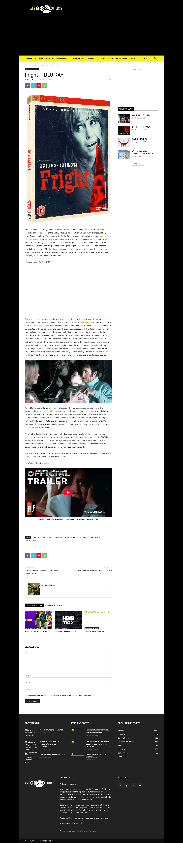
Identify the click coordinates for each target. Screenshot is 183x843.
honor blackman (70, 537)
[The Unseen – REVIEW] (124, 130)
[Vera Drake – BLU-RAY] (124, 118)
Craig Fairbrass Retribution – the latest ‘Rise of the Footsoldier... (51, 744)
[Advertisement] (91, 36)
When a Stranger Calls (39, 325)
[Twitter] (33, 85)
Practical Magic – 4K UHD (94, 631)
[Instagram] (126, 785)
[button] (155, 59)
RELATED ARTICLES (34, 606)
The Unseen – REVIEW (141, 127)
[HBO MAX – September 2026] (68, 620)
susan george (31, 540)
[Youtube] (140, 785)
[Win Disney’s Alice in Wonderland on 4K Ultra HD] (124, 154)
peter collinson (95, 537)
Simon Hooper (32, 80)
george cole (58, 537)
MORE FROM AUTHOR (53, 606)
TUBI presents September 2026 (36, 631)
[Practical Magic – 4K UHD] (98, 620)
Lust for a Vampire (33, 239)
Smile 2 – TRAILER (139, 139)
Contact (143, 58)
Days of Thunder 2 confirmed (51, 730)
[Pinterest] (38, 85)
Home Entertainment (56, 58)
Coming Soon (106, 58)
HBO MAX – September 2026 (65, 631)
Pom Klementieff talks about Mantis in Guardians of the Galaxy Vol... (97, 744)
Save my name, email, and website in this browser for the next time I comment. (60, 695)
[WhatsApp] (44, 85)
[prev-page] (26, 636)
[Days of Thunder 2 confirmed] (31, 733)
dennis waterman (39, 537)
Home (27, 65)
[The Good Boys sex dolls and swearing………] (77, 757)
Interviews (121, 58)
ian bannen (83, 537)
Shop (132, 58)
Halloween (86, 322)
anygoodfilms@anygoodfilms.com (83, 831)
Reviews (39, 58)
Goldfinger (51, 411)
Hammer (102, 236)
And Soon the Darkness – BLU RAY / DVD (95, 571)
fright (49, 537)
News (29, 58)
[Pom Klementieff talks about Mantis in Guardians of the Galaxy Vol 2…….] (77, 745)
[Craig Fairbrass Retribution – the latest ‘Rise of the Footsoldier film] (31, 747)
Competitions (77, 58)
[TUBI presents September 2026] (38, 620)
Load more (137, 164)
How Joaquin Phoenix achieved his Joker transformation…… (41, 572)
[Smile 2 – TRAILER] (124, 142)
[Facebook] (27, 85)
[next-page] (30, 636)
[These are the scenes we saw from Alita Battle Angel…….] (77, 733)
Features (92, 58)
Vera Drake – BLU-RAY (141, 115)
